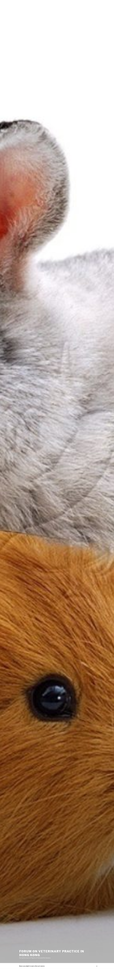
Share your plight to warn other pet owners (32, 966)
